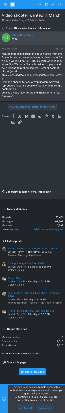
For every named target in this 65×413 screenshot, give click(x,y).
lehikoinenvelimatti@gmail (48, 229)
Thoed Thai (14, 278)
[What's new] (53, 4)
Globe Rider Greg (14, 20)
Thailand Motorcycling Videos (24, 255)
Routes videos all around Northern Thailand (32, 248)
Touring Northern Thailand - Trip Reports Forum (35, 302)
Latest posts (14, 241)
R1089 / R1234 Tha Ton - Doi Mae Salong (31, 310)
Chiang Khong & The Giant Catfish (27, 263)
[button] (5, 4)
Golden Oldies (16, 269)
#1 (62, 48)
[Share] (57, 49)
